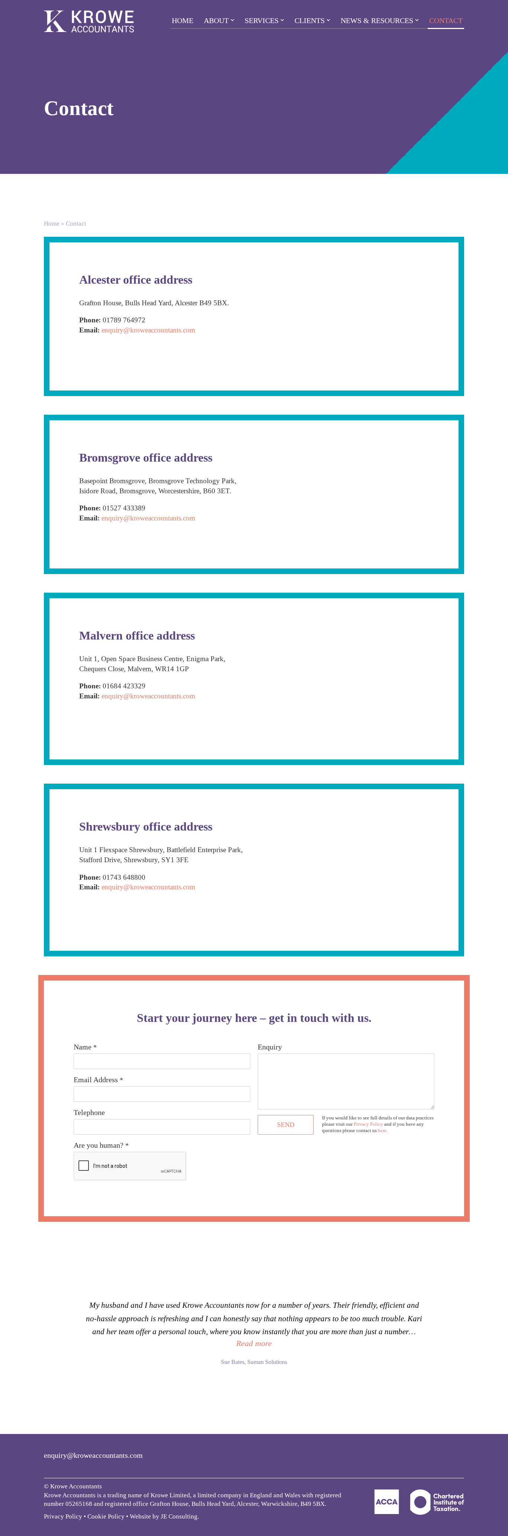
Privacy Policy (368, 1124)
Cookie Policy (106, 1516)
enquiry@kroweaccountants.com (148, 330)
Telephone (89, 1112)
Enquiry (270, 1047)
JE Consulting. (180, 1516)
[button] (232, 20)
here (382, 1130)
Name (85, 1047)
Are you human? (101, 1145)
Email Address (98, 1079)
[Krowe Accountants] (89, 21)
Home (182, 20)
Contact (446, 20)
